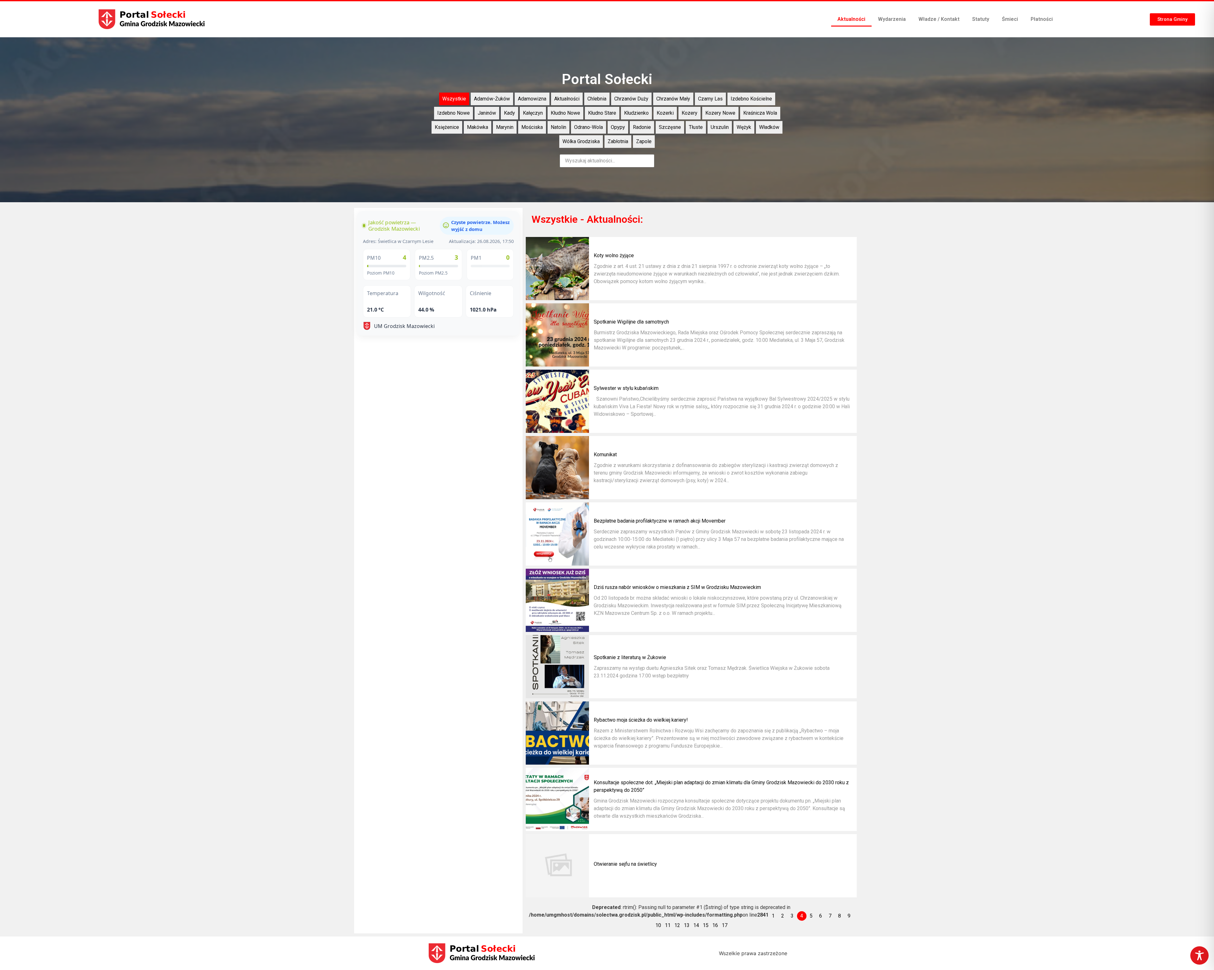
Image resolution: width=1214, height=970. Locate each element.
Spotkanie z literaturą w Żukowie (630, 657)
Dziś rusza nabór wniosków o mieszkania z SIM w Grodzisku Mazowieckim (677, 587)
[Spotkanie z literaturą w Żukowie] (557, 666)
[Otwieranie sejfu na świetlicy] (557, 865)
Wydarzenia (892, 19)
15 (705, 925)
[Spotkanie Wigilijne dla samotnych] (557, 335)
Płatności (1042, 19)
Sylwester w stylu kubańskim (626, 388)
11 (668, 925)
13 (687, 925)
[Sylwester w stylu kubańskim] (557, 401)
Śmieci (1010, 19)
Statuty (980, 19)
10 (658, 925)
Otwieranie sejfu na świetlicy (625, 864)
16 (715, 925)
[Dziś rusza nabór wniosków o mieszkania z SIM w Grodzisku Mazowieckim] (557, 600)
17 (724, 925)
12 (677, 925)
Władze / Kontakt (939, 19)
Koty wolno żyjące (614, 255)
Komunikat (605, 455)
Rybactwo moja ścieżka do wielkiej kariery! (641, 720)
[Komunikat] (557, 467)
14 (696, 925)
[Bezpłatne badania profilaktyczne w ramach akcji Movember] (557, 534)
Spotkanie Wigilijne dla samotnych (631, 322)
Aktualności (851, 19)
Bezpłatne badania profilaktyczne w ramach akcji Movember (660, 521)
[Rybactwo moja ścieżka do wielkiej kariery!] (557, 733)
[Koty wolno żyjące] (557, 268)
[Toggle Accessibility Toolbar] (1199, 955)
